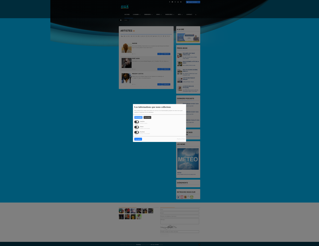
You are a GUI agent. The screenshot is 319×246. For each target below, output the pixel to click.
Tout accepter (138, 117)
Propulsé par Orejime (181, 138)
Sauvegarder (138, 139)
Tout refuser (147, 117)
